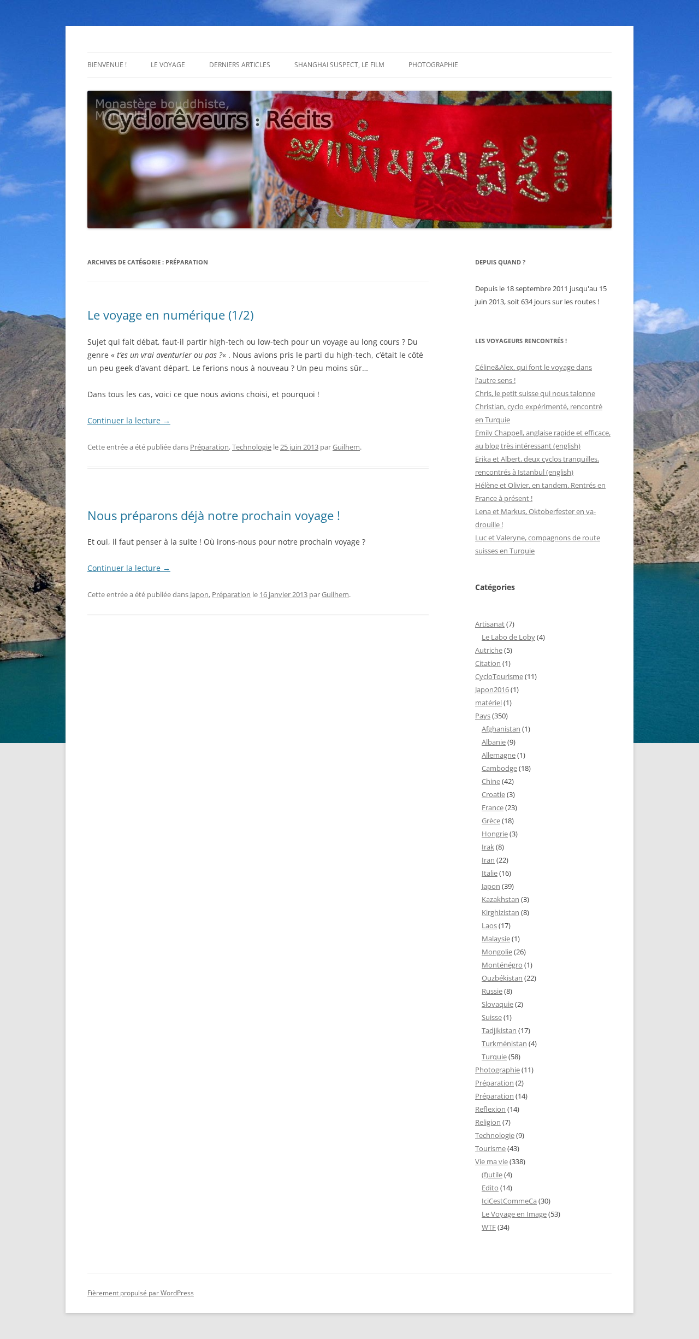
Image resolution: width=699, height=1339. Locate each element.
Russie (492, 991)
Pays (482, 716)
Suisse (492, 1017)
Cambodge (499, 768)
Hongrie (495, 834)
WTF (489, 1227)
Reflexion (490, 1109)
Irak (488, 847)
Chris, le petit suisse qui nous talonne (535, 393)
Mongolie (497, 952)
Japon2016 (492, 689)
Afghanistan (501, 729)
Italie (489, 873)
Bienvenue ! (107, 64)
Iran (488, 860)
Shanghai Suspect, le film (339, 64)
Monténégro (502, 965)
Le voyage (168, 64)
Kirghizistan (500, 912)
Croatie (493, 794)
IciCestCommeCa (509, 1201)
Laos (489, 925)
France (492, 807)
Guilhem (346, 447)
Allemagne (499, 755)
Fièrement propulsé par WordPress (140, 1292)
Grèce (491, 820)
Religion (488, 1122)
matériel (488, 702)
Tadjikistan (499, 1030)
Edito (490, 1188)
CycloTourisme (499, 676)
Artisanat (490, 624)
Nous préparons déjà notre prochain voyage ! (213, 515)
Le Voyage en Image (514, 1214)
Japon (199, 594)
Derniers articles (239, 64)
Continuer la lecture (128, 420)
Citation (488, 663)
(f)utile (492, 1174)
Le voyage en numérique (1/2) (170, 314)
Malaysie (496, 938)
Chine (491, 781)
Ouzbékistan (502, 978)
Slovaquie (497, 1004)
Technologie (251, 447)
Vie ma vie (491, 1161)
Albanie (494, 742)
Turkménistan (504, 1043)
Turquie (494, 1056)
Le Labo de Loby (508, 637)
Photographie (433, 64)
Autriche (488, 650)
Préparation (209, 447)
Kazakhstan (500, 899)
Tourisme (490, 1148)
